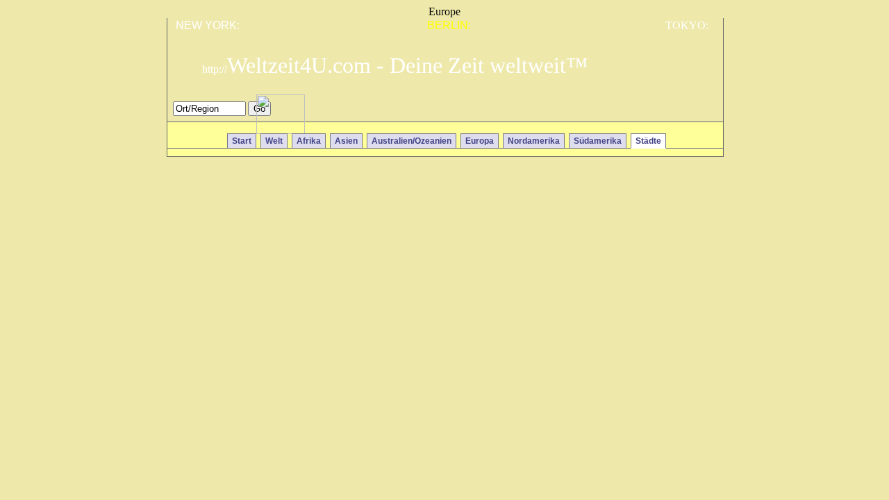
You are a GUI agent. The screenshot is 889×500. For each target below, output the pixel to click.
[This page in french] (682, 112)
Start (241, 141)
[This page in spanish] (662, 112)
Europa (479, 141)
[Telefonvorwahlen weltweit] (280, 130)
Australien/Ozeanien (411, 141)
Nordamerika (534, 141)
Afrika (309, 141)
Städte (648, 141)
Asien (346, 141)
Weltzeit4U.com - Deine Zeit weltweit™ (395, 65)
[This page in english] (703, 112)
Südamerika (598, 141)
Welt (274, 141)
